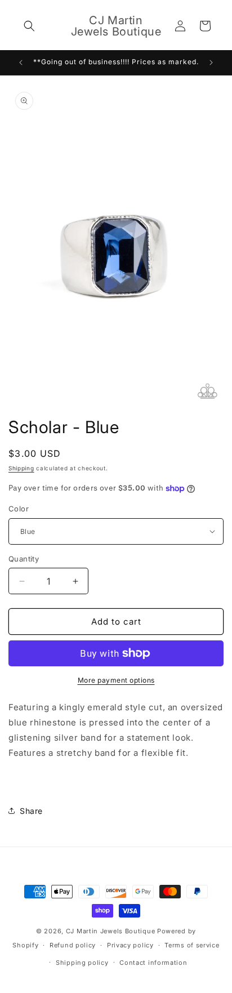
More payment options (116, 680)
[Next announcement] (211, 62)
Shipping (21, 468)
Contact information (153, 963)
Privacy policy (130, 945)
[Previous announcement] (20, 62)
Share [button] (31, 811)
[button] (29, 26)
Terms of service (191, 945)
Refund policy (73, 945)
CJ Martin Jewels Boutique (110, 931)
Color (18, 508)
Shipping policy (82, 963)
